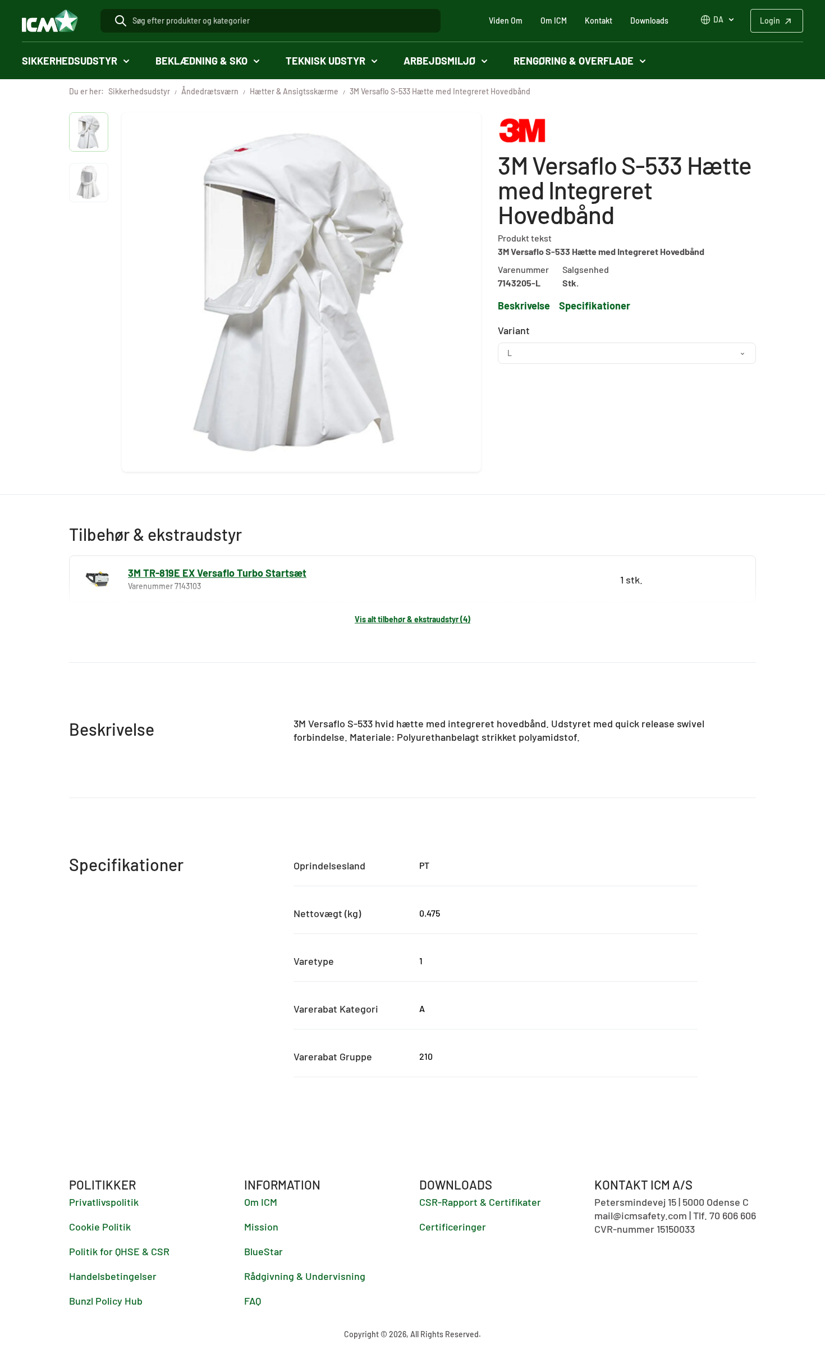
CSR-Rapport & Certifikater (480, 1202)
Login (770, 20)
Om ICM (553, 20)
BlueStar (263, 1251)
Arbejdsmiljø (439, 60)
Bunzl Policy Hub (106, 1301)
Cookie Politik (100, 1226)
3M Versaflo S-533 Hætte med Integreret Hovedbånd (440, 91)
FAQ (252, 1301)
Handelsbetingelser (113, 1276)
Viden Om (505, 20)
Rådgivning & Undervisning (304, 1276)
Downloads (649, 20)
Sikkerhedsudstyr (69, 60)
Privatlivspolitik (104, 1202)
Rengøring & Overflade (574, 60)
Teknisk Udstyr (325, 60)
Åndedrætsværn (210, 91)
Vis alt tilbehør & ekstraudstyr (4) (412, 619)
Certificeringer (452, 1226)
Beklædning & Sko (201, 60)
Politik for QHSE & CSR (119, 1251)
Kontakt (598, 20)
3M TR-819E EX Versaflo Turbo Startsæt (217, 573)
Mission (261, 1226)
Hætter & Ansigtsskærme (294, 91)
